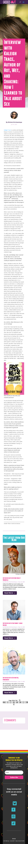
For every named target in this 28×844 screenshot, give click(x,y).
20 (17, 702)
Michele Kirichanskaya (10, 582)
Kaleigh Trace (7, 130)
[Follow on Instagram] (13, 816)
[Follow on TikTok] (13, 823)
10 (13, 702)
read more (8, 593)
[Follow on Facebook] (13, 810)
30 (20, 702)
